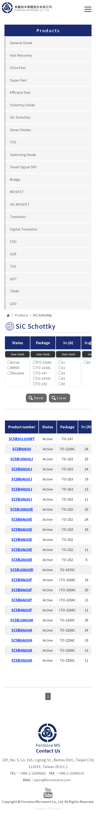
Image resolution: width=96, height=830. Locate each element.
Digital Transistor (23, 229)
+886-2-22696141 (71, 773)
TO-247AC (43, 378)
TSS (13, 266)
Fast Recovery (21, 55)
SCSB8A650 (21, 448)
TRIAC (14, 291)
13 (63, 367)
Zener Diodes (20, 129)
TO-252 (41, 384)
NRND (14, 367)
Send (38, 397)
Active (15, 362)
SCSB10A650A (21, 620)
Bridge (15, 179)
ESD (13, 241)
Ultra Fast (18, 67)
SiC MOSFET (19, 204)
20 (63, 384)
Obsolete (17, 373)
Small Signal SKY (23, 166)
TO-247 (41, 373)
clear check (17, 354)
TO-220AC (43, 367)
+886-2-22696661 (33, 773)
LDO (13, 303)
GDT (13, 278)
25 (88, 362)
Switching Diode (23, 154)
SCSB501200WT (22, 438)
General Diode (21, 42)
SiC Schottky (20, 117)
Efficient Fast (20, 92)
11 (63, 362)
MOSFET (17, 191)
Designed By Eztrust (48, 808)
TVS (13, 142)
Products (21, 315)
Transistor (18, 216)
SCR (13, 254)
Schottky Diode (22, 104)
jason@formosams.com (52, 779)
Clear (62, 397)
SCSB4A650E (21, 539)
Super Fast (18, 80)
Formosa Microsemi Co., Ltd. (27, 7)
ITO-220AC (44, 362)
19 (63, 378)
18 (63, 373)
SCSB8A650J (21, 469)
